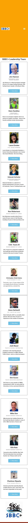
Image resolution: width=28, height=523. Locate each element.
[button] (24, 28)
